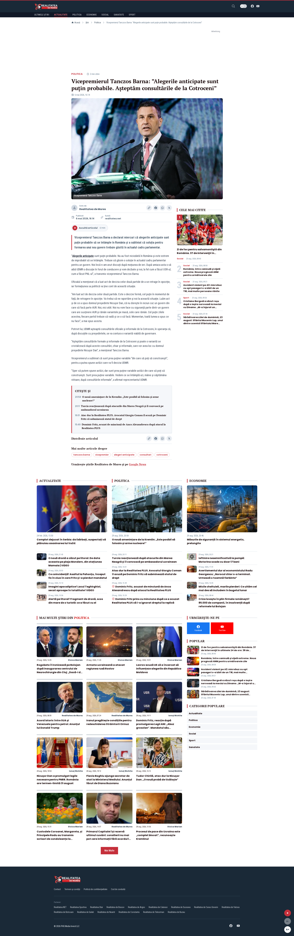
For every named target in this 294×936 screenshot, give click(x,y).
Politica (97, 22)
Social (180, 258)
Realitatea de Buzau (176, 912)
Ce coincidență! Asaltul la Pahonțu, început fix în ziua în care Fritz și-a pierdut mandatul (77, 576)
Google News (137, 464)
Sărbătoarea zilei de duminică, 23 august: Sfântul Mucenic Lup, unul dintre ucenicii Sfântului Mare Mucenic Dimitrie (203, 322)
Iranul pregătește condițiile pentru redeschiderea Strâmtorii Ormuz (109, 722)
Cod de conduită (118, 889)
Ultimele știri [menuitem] (41, 14)
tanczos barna (81, 454)
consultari (145, 454)
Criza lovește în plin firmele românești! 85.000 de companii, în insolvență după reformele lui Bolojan (224, 602)
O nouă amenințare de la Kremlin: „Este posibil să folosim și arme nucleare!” (120, 398)
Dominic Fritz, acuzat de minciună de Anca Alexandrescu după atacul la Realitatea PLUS (124, 426)
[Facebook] (252, 6)
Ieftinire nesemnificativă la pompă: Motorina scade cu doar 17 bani (222, 560)
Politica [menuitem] (77, 14)
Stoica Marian (75, 660)
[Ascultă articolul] (287, 913)
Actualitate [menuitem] (61, 14)
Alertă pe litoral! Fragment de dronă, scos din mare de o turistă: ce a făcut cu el (75, 600)
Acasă (77, 22)
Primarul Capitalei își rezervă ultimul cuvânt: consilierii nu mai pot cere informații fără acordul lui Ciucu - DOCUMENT (108, 837)
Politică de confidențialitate (95, 889)
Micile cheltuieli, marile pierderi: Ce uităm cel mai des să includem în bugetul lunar (228, 588)
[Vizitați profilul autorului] (74, 208)
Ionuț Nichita (175, 715)
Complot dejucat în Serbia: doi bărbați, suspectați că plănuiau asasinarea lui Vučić (71, 541)
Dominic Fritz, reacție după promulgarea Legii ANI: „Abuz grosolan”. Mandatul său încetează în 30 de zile (155, 726)
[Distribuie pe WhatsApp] (162, 208)
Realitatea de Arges (136, 907)
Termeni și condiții (72, 889)
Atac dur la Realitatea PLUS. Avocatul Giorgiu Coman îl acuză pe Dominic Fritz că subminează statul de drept (123, 417)
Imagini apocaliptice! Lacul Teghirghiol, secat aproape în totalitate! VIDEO (74, 588)
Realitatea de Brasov (115, 907)
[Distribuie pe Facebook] (155, 208)
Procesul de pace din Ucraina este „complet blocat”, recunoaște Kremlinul (158, 835)
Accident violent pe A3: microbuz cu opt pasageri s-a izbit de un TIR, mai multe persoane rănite (202, 288)
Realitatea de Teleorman (153, 912)
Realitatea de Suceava (180, 907)
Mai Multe (109, 850)
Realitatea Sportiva (78, 907)
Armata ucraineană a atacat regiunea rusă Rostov (105, 666)
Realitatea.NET (60, 907)
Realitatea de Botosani (64, 912)
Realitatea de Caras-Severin (206, 907)
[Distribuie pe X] (169, 208)
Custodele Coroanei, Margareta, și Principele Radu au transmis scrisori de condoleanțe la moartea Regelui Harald (59, 837)
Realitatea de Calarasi (158, 907)
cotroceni (162, 454)
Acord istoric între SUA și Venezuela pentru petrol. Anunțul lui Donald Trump (58, 724)
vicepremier (102, 454)
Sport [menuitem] (132, 14)
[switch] (243, 6)
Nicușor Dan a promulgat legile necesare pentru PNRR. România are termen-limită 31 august (58, 779)
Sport (186, 298)
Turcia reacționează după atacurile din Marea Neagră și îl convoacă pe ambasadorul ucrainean (122, 407)
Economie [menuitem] (92, 14)
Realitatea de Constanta (129, 912)
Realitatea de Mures (92, 209)
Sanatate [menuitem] (119, 14)
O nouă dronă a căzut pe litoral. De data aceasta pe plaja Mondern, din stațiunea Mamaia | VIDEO (75, 561)
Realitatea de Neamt (106, 912)
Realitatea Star (96, 907)
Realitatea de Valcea (230, 907)
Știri (87, 22)
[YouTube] (258, 6)
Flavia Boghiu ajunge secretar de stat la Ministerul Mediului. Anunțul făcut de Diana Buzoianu (109, 779)
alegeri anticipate (124, 454)
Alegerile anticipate (83, 255)
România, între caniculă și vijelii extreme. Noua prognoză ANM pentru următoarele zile (201, 272)
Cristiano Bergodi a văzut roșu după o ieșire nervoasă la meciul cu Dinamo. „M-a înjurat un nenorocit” (202, 306)
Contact (57, 889)
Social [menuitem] (105, 14)
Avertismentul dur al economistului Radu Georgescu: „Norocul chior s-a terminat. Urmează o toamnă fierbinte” (226, 574)
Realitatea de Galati (85, 912)
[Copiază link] (149, 208)
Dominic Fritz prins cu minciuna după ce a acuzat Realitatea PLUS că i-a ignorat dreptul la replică (145, 600)
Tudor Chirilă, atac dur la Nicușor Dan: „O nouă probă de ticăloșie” (157, 777)
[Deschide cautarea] (233, 6)
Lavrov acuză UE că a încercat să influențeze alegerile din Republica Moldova (158, 668)
